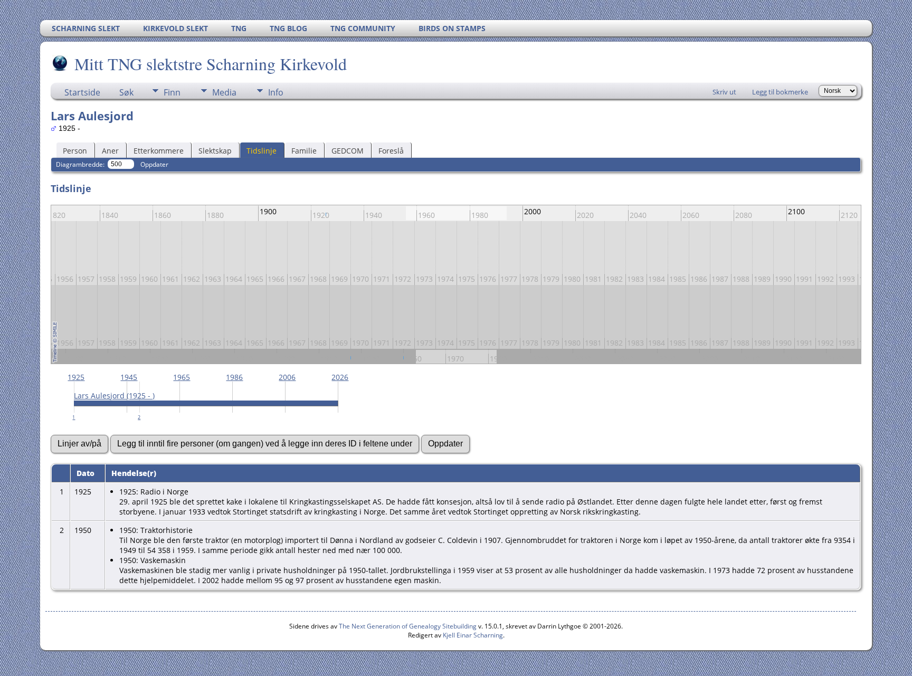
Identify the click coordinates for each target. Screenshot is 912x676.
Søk (126, 92)
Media (224, 92)
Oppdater (154, 164)
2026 (339, 377)
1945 (128, 377)
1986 (234, 377)
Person (75, 151)
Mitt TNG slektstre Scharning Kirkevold (210, 63)
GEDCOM (347, 151)
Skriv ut (724, 92)
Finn (172, 92)
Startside (82, 92)
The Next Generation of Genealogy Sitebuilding (408, 626)
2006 (287, 377)
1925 (76, 377)
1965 (181, 377)
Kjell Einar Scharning (473, 635)
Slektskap (215, 151)
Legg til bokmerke (780, 92)
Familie (304, 151)
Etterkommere (159, 151)
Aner (110, 151)
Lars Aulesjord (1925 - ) (114, 396)
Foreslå (391, 151)
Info (275, 92)
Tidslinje (261, 151)
